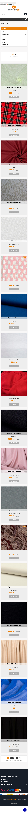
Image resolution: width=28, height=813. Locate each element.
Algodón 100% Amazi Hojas (14, 283)
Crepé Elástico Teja (14, 398)
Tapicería (5, 45)
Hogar (4, 37)
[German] (11, 1)
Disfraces (5, 34)
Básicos (4, 32)
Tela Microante (14, 667)
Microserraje (14, 436)
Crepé (14, 167)
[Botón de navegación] (25, 14)
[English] (3, 1)
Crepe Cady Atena (14, 475)
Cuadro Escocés (14, 129)
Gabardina (14, 590)
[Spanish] (1, 1)
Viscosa (14, 321)
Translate (11, 4)
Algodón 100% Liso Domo (14, 513)
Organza (14, 90)
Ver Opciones (14, 96)
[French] (8, 1)
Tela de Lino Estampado (14, 552)
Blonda (14, 206)
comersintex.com (12, 799)
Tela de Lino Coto (14, 359)
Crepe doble (14, 629)
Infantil (4, 39)
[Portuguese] (6, 1)
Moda (4, 42)
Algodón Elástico (14, 244)
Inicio (6, 28)
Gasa (14, 705)
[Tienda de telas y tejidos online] (14, 8)
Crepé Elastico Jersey (14, 744)
